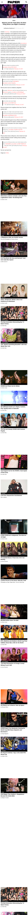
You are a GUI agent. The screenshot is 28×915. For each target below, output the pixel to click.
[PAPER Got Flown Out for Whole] (14, 376)
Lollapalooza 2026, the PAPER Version (12, 237)
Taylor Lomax (4, 199)
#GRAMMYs (16, 81)
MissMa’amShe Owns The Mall (9, 620)
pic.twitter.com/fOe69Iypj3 (17, 92)
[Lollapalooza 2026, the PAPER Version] (14, 228)
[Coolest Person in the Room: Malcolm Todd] (14, 571)
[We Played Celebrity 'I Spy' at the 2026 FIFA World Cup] (14, 743)
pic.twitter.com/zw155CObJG (10, 67)
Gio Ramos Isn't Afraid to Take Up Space (12, 705)
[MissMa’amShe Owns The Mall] (14, 610)
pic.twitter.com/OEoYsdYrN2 (15, 129)
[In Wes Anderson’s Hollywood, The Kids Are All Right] (14, 526)
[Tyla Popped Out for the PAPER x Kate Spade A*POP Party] (14, 461)
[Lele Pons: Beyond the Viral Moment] (14, 486)
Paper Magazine (5, 733)
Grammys (7, 31)
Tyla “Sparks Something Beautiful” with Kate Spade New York (14, 345)
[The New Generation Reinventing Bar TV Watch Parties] (14, 312)
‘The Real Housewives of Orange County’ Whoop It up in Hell (12, 664)
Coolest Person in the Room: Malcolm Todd (13, 580)
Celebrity (3, 726)
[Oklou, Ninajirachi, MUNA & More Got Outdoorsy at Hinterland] (14, 290)
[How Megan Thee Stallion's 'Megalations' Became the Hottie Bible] (14, 784)
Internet (3, 493)
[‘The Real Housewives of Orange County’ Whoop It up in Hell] (14, 654)
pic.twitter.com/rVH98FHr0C (9, 102)
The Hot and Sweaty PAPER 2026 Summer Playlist (13, 430)
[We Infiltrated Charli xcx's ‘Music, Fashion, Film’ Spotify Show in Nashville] (14, 397)
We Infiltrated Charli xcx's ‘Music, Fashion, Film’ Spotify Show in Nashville (13, 407)
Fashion (3, 468)
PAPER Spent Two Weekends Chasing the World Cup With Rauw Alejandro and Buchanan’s (13, 730)
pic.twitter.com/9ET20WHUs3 (19, 143)
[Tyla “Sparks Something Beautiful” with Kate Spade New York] (14, 335)
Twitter (7, 152)
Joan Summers (5, 561)
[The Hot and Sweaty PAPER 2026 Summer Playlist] (14, 419)
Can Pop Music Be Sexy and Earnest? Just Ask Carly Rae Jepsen (13, 258)
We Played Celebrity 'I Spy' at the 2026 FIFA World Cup (13, 753)
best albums (24, 43)
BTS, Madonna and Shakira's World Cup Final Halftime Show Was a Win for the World (14, 641)
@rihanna (9, 90)
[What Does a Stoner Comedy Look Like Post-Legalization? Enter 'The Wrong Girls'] (14, 186)
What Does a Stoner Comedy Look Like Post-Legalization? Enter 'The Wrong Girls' (14, 196)
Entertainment (4, 193)
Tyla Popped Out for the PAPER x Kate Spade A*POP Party (14, 471)
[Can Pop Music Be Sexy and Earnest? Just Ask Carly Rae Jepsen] (14, 248)
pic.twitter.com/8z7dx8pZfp (9, 83)
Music (14, 20)
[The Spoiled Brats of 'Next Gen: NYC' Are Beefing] (14, 548)
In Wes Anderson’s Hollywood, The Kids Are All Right (13, 536)
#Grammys (5, 92)
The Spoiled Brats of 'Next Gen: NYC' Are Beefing (12, 558)
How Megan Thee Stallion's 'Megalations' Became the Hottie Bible (12, 795)
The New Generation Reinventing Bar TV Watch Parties (12, 322)
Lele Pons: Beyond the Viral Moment (11, 495)
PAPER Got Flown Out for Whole (10, 386)
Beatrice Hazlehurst (9, 28)
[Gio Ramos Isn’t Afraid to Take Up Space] (14, 695)
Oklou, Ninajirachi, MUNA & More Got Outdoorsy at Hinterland (11, 300)
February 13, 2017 (18, 68)
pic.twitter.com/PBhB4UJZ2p (10, 115)
